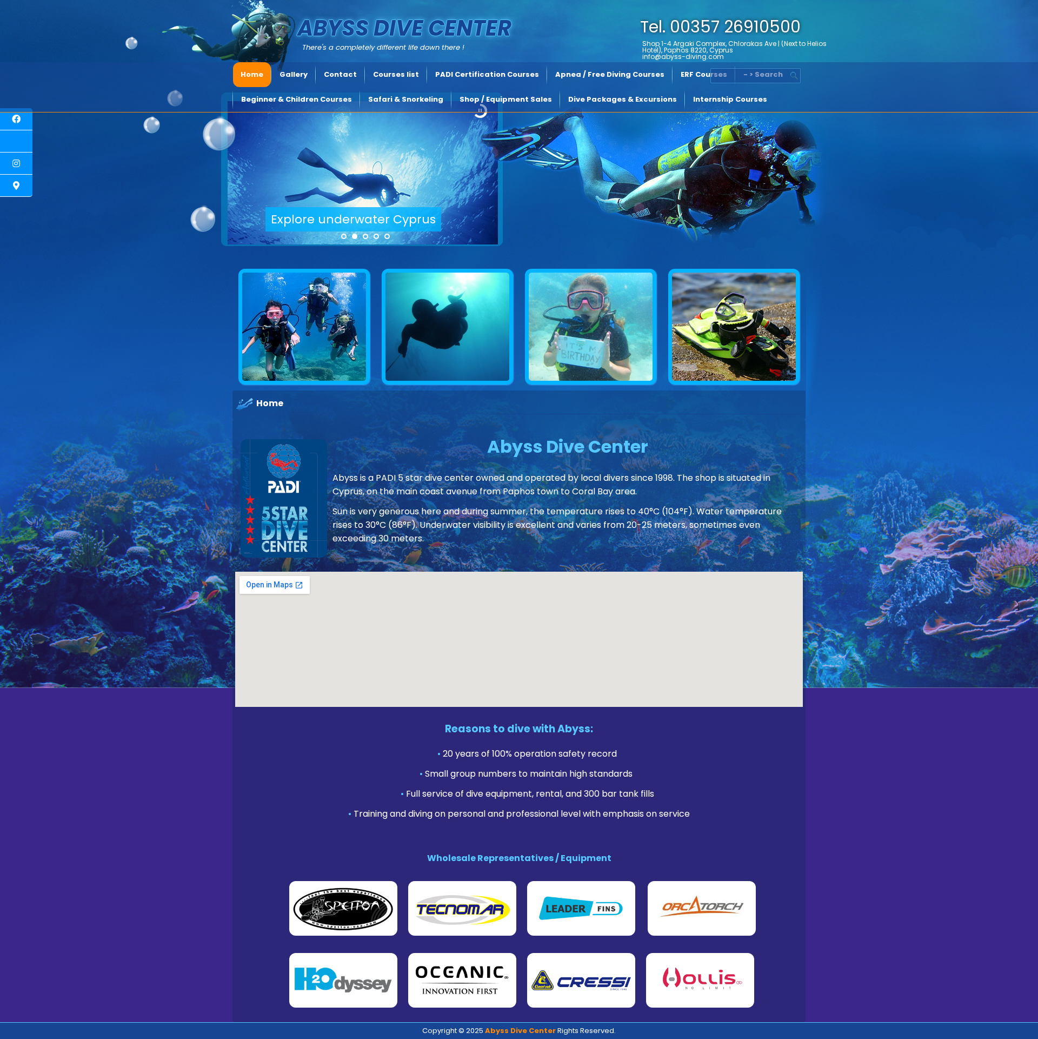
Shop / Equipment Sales (506, 99)
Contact (340, 74)
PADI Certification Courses (487, 74)
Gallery (294, 74)
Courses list (396, 74)
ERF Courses (704, 74)
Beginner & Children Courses (296, 99)
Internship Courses (730, 99)
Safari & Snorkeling (405, 99)
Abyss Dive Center (404, 28)
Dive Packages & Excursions (622, 99)
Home (252, 74)
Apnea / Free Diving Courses (609, 74)
